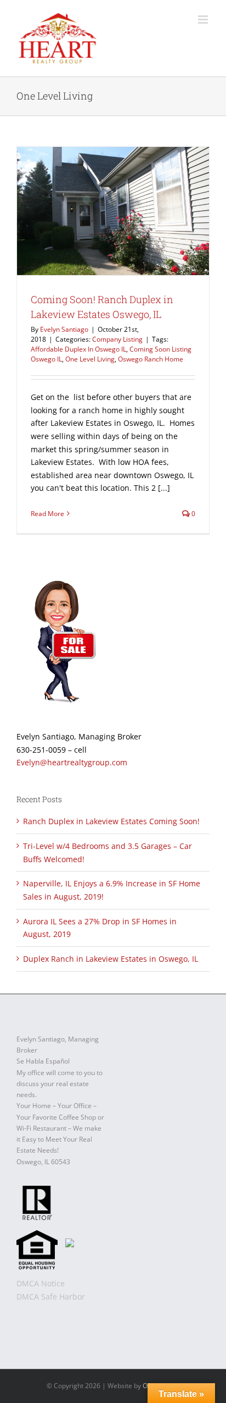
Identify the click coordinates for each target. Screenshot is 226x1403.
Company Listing (117, 339)
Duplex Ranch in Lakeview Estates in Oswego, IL (110, 958)
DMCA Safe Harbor (50, 1296)
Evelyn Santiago (64, 329)
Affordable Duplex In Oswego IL (78, 349)
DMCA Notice (40, 1283)
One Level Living (90, 359)
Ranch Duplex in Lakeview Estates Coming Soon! (111, 821)
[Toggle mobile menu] (204, 19)
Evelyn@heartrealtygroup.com (71, 762)
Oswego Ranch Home (150, 359)
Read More (47, 513)
